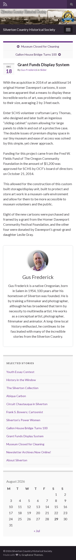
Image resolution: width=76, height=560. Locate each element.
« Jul (37, 531)
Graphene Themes (32, 554)
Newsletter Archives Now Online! (28, 452)
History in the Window (21, 380)
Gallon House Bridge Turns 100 (36, 54)
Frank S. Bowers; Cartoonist (24, 412)
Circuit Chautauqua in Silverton (27, 404)
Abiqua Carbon (16, 396)
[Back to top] (66, 550)
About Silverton (16, 460)
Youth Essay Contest (20, 372)
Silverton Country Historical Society (29, 29)
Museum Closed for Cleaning (40, 46)
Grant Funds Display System (24, 436)
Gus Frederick (29, 69)
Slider (43, 69)
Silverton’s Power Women (23, 420)
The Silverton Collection (22, 388)
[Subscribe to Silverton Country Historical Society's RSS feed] (5, 3)
